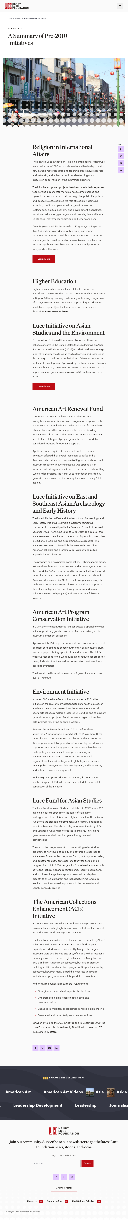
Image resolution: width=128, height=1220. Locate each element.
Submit (87, 1163)
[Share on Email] (49, 1048)
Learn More (44, 259)
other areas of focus (56, 312)
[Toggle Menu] (120, 6)
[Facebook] (64, 1177)
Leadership (97, 1106)
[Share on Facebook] (35, 1048)
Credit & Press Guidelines (84, 1201)
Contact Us (32, 1201)
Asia (88, 1092)
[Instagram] (56, 1177)
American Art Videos (51, 1092)
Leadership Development (49, 1106)
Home (10, 18)
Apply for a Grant (55, 1201)
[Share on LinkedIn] (57, 1048)
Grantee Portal (64, 1188)
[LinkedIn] (72, 1177)
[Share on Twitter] (43, 1048)
